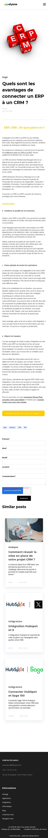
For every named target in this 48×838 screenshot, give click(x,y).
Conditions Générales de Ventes (35, 829)
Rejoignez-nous (8, 819)
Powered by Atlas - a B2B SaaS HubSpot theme (24, 836)
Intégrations (6, 802)
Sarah (4, 108)
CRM (19, 427)
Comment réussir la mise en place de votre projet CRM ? (22, 555)
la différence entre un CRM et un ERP (18, 152)
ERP (25, 427)
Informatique (7, 806)
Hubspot (12, 427)
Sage (4, 427)
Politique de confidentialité (11, 829)
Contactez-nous (8, 814)
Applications (6, 798)
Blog (4, 810)
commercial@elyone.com (11, 765)
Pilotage (5, 794)
